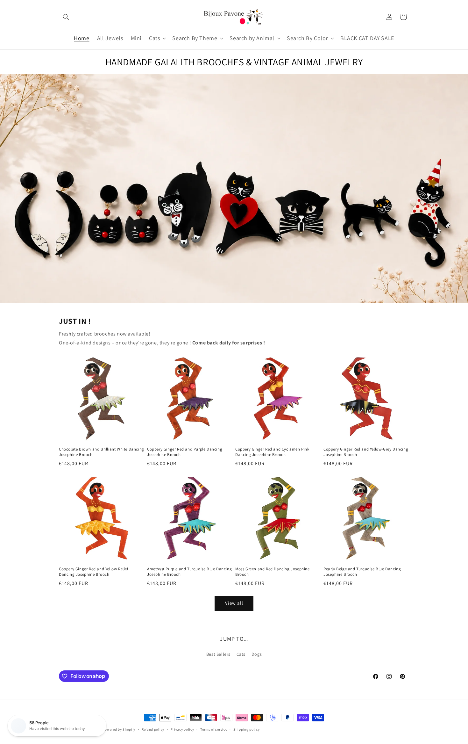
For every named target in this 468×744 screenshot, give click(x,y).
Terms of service (213, 729)
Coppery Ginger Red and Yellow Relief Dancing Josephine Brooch (94, 572)
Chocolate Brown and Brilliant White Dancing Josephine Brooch (101, 452)
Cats (241, 654)
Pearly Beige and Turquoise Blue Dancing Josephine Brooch (362, 572)
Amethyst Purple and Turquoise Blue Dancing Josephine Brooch (189, 572)
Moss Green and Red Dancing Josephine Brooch (272, 572)
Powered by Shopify (119, 729)
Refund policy (153, 729)
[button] (66, 17)
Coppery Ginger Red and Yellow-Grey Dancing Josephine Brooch (365, 452)
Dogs (257, 654)
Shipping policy (246, 729)
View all (234, 603)
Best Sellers (218, 654)
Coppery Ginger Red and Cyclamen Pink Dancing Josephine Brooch (272, 452)
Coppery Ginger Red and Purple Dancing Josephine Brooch (184, 452)
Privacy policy (182, 729)
